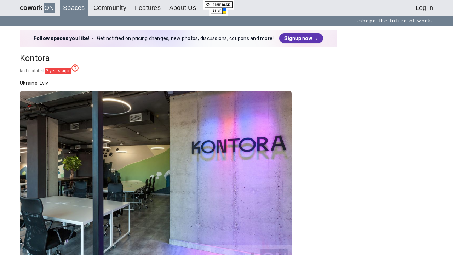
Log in (424, 7)
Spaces (74, 7)
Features (148, 7)
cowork (37, 7)
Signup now (301, 38)
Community (109, 7)
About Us (182, 7)
